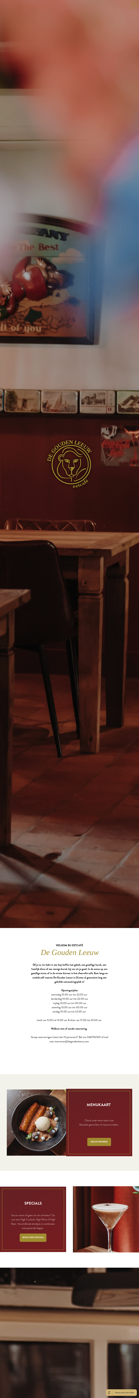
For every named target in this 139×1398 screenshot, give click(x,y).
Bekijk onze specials (33, 1358)
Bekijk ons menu (99, 1262)
